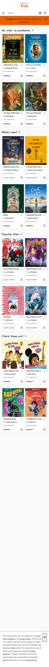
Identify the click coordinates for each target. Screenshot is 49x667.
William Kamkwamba (35, 170)
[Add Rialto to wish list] (21, 226)
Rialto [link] (5, 215)
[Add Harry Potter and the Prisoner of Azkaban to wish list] (44, 279)
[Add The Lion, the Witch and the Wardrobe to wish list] (44, 76)
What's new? (10, 132)
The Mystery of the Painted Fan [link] (34, 419)
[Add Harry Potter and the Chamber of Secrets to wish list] (44, 328)
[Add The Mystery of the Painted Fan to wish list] (44, 429)
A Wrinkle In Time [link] (10, 65)
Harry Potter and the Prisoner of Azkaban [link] (34, 269)
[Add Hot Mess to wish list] (21, 328)
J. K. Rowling (9, 272)
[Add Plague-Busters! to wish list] (21, 429)
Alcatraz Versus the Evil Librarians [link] (12, 167)
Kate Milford (9, 218)
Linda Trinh (31, 422)
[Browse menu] (45, 13)
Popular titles (11, 234)
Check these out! (13, 336)
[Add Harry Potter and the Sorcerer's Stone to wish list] (21, 279)
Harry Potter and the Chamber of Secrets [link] (34, 317)
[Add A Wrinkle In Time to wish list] (21, 76)
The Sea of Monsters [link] (11, 113)
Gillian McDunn (33, 218)
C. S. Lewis (32, 68)
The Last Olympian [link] (33, 113)
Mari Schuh (32, 374)
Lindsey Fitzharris (11, 422)
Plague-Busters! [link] (9, 419)
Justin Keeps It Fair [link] (11, 371)
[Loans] (40, 13)
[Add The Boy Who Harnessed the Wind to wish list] (44, 177)
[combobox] (19, 13)
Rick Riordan (9, 116)
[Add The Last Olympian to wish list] (44, 124)
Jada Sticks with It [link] (33, 371)
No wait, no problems (16, 30)
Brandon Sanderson (12, 170)
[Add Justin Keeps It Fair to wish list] (21, 381)
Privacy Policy (25, 639)
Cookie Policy (31, 660)
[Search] (3, 13)
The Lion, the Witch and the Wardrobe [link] (34, 65)
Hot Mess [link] (7, 317)
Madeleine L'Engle (11, 68)
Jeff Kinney (9, 320)
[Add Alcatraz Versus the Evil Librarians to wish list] (21, 177)
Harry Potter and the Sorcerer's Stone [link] (12, 269)
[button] (21, 65)
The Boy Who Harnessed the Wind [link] (34, 167)
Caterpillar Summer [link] (34, 215)
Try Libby (9, 19)
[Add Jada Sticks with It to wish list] (44, 381)
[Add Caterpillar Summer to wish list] (44, 226)
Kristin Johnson (10, 374)
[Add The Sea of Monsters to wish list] (21, 124)
